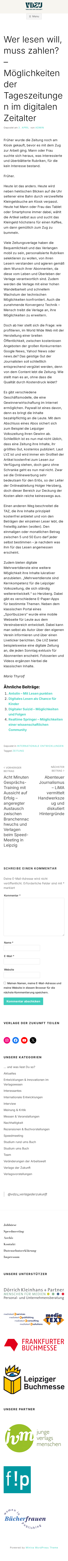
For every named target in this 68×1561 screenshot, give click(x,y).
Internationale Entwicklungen (40, 746)
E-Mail (9, 956)
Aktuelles (10, 1073)
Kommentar (12, 895)
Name (8, 942)
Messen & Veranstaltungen (21, 1116)
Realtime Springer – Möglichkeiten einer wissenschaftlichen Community (36, 724)
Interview (10, 1103)
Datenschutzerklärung (20, 1250)
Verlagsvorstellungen (18, 1174)
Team (7, 1154)
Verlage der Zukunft (17, 1167)
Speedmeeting (13, 1135)
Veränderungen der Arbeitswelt (25, 1161)
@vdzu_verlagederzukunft (27, 1194)
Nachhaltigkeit (13, 1122)
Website (9, 969)
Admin (39, 127)
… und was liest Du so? (19, 1067)
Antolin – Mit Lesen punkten (30, 693)
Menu (35, 16)
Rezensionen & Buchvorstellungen (27, 1129)
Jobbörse (10, 1225)
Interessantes (12, 1090)
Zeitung (18, 750)
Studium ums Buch (16, 1148)
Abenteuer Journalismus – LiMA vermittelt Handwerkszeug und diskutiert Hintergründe (51, 790)
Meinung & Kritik (15, 1110)
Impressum (12, 1257)
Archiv (8, 1238)
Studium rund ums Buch (20, 1142)
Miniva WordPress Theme (42, 1547)
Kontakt (9, 1244)
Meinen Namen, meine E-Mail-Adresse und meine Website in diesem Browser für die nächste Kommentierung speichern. (32, 988)
